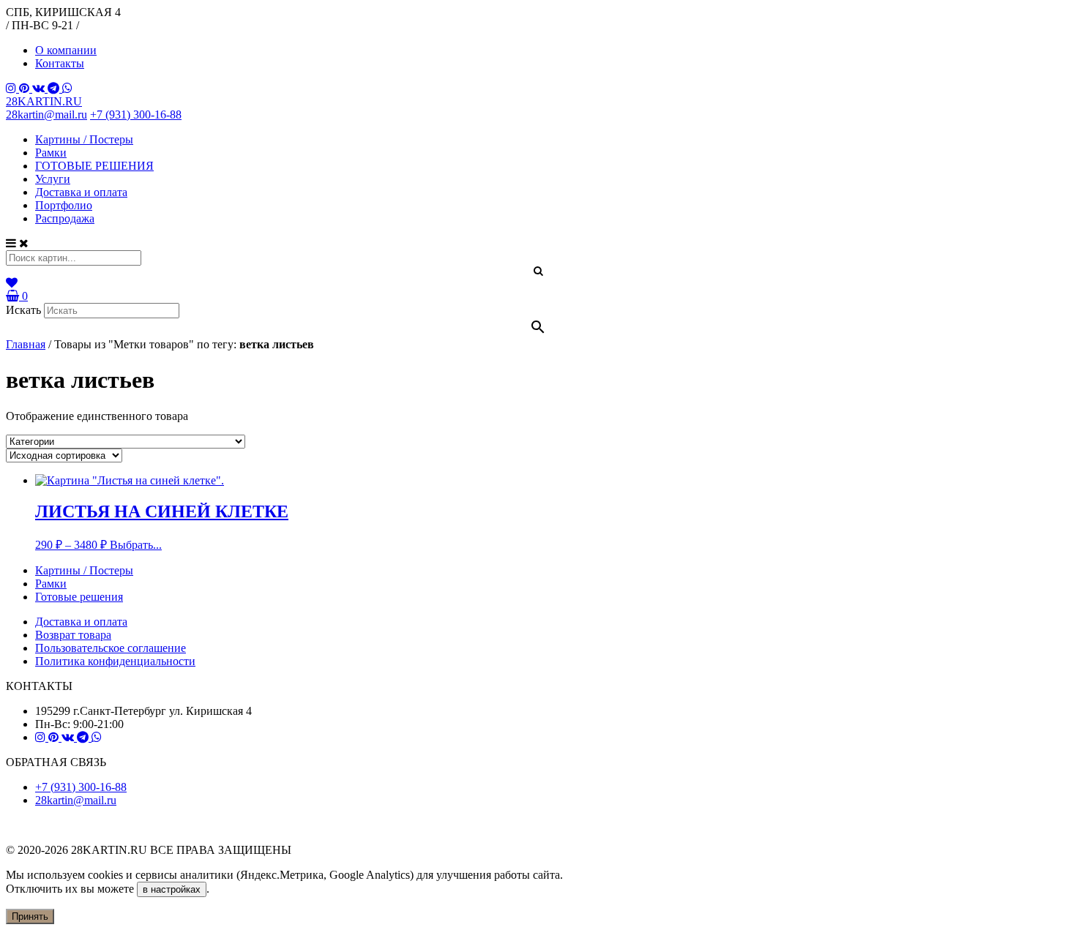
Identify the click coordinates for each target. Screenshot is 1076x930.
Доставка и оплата (81, 192)
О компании (66, 50)
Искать (23, 310)
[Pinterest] (25, 88)
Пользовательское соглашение (110, 648)
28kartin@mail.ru (46, 114)
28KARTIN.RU (44, 101)
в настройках (172, 889)
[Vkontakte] (40, 88)
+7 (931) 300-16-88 (136, 114)
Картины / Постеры (84, 139)
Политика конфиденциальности (115, 661)
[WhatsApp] (67, 88)
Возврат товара (73, 635)
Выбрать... (136, 545)
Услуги (52, 179)
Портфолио (63, 205)
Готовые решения (79, 596)
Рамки (51, 152)
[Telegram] (55, 88)
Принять (30, 916)
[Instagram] (12, 88)
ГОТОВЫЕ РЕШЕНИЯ (94, 166)
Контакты (59, 63)
